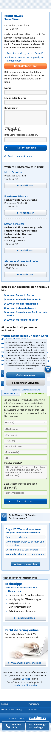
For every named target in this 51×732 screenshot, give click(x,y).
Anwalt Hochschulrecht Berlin (24, 299)
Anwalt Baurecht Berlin (20, 295)
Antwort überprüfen (25, 564)
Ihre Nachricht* (13, 462)
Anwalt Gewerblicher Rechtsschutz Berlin (27, 314)
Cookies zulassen (25, 375)
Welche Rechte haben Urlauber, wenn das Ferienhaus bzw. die (24, 337)
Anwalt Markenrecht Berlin (22, 319)
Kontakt (4, 704)
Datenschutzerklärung (31, 390)
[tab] (10, 393)
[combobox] (25, 422)
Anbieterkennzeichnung (20, 156)
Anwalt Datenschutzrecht (21, 307)
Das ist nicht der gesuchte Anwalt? (25, 53)
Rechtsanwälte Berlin (25, 685)
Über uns (32, 709)
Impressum (15, 390)
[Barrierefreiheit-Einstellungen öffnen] (48, 369)
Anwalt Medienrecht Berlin (22, 303)
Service (26, 678)
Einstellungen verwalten (25, 382)
